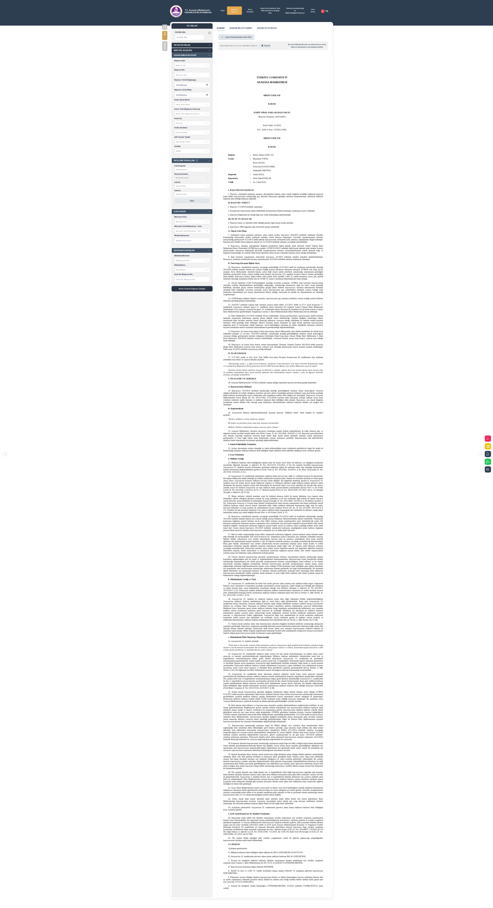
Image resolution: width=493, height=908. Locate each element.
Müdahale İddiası (181, 174)
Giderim (177, 190)
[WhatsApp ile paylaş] (488, 462)
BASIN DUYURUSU (267, 28)
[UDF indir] (488, 446)
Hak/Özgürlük (179, 166)
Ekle (192, 201)
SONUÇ (177, 182)
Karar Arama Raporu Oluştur (192, 288)
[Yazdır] (488, 469)
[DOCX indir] (488, 454)
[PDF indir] (488, 438)
